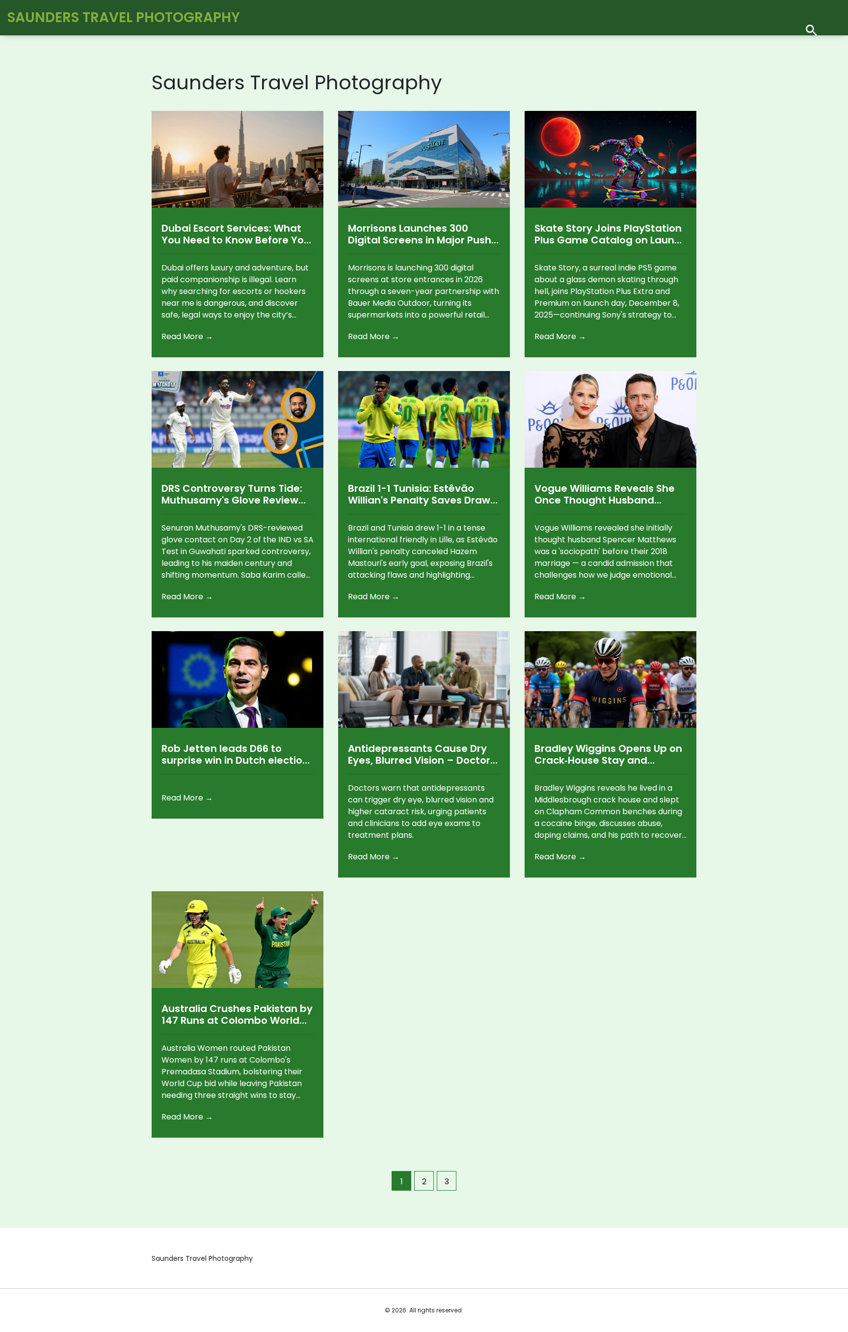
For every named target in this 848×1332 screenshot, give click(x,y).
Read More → (187, 336)
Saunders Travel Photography (123, 17)
